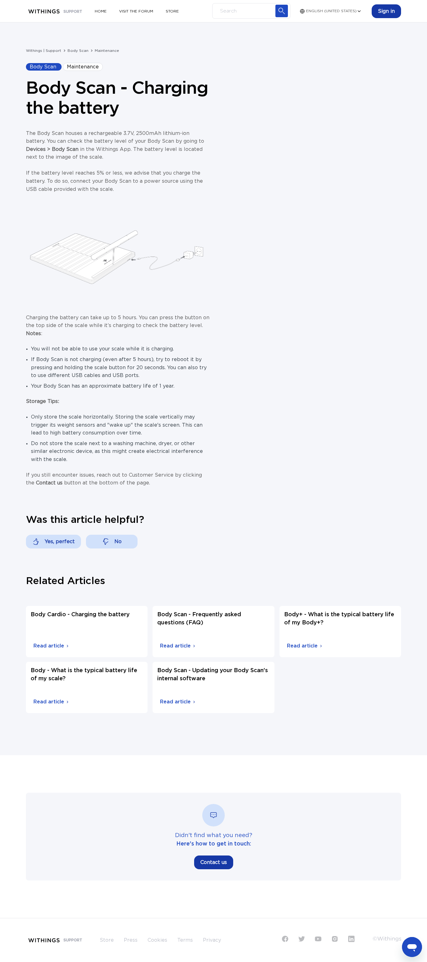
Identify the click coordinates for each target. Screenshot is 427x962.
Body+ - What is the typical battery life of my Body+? (339, 619)
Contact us (213, 862)
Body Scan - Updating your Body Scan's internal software (212, 675)
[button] (386, 11)
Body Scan (78, 50)
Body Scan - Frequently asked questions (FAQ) (199, 619)
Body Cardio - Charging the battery (80, 614)
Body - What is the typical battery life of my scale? (84, 675)
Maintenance (107, 50)
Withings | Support (43, 50)
